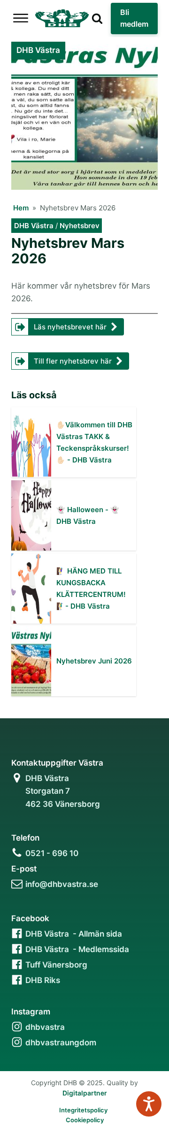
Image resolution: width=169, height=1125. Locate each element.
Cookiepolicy (85, 1120)
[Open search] (97, 18)
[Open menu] (20, 18)
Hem (21, 207)
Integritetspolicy (83, 1110)
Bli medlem (134, 18)
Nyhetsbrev (80, 225)
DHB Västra (34, 225)
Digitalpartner (84, 1093)
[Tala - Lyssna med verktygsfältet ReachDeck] (148, 1104)
